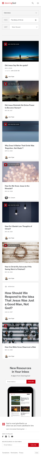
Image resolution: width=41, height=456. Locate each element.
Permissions (14, 452)
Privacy (21, 452)
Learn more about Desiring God (15, 429)
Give (36, 453)
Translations (5, 452)
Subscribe (31, 381)
